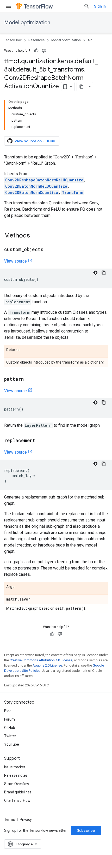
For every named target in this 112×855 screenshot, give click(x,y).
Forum (9, 719)
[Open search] (87, 6)
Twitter (10, 736)
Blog (7, 711)
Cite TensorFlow (17, 800)
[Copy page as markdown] (81, 86)
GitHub (9, 728)
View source (15, 261)
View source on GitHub (35, 141)
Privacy (26, 819)
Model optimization (27, 22)
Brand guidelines (18, 792)
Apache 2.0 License (47, 665)
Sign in (100, 6)
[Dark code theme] (95, 273)
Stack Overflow (16, 784)
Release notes (16, 775)
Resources (36, 40)
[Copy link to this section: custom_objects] (48, 250)
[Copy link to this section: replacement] (40, 441)
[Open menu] (8, 6)
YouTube (11, 744)
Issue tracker (14, 767)
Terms (9, 819)
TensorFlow (13, 40)
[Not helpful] (44, 51)
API (90, 40)
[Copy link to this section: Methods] (35, 236)
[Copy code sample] (103, 273)
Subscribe (86, 830)
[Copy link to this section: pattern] (29, 379)
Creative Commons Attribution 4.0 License (41, 660)
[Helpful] (36, 51)
